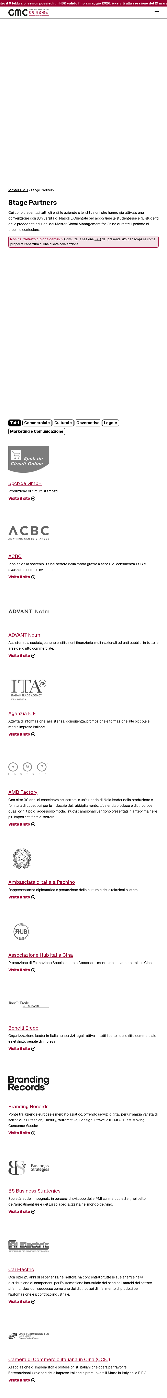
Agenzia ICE (22, 713)
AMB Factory (22, 792)
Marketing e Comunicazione (36, 431)
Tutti (14, 422)
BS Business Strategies (34, 1191)
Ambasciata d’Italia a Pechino (41, 882)
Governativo (88, 422)
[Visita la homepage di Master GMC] (28, 13)
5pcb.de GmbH (25, 483)
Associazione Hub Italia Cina (40, 955)
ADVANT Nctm (24, 635)
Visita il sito (19, 498)
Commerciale (37, 422)
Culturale (63, 422)
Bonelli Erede (23, 1028)
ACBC (15, 556)
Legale (110, 422)
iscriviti (111, 3)
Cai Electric (21, 1269)
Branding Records (28, 1106)
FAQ (97, 239)
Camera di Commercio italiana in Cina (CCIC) (59, 1359)
